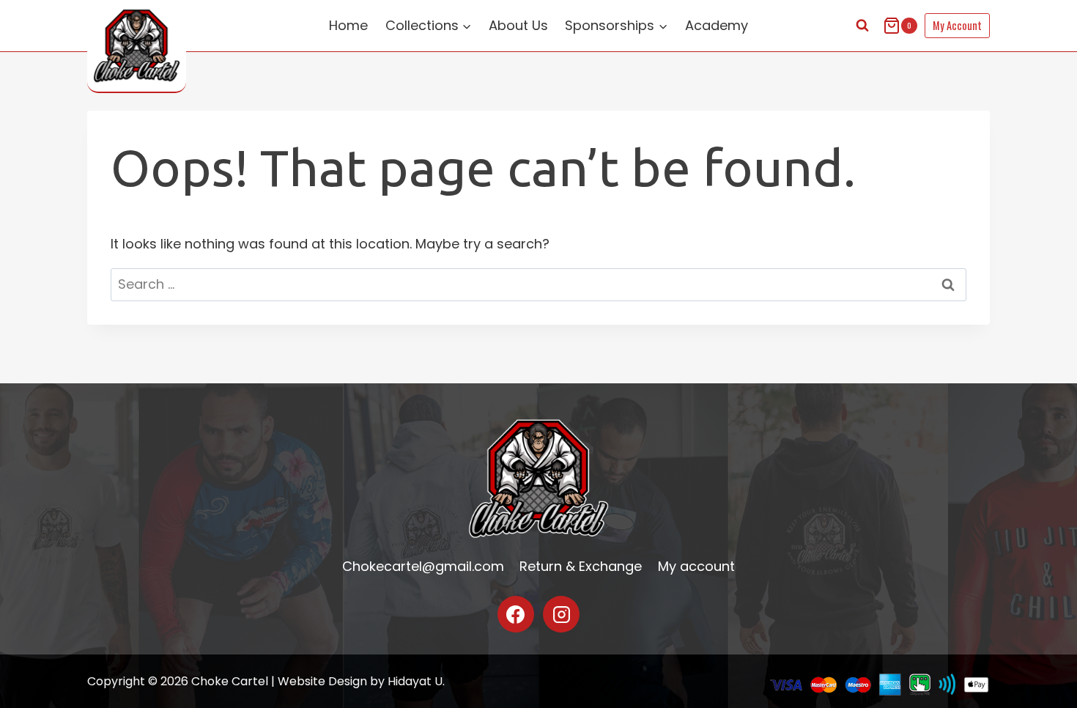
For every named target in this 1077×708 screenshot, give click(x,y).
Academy (716, 25)
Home (348, 25)
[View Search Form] (862, 25)
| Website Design (319, 681)
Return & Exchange (580, 566)
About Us (518, 25)
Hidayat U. (416, 681)
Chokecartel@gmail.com (423, 566)
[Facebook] (515, 614)
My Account (957, 25)
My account (696, 566)
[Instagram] (561, 614)
